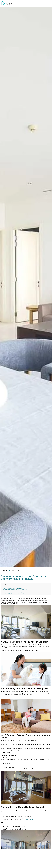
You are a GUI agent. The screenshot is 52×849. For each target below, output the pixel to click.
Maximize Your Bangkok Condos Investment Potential (13, 593)
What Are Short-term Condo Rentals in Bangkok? (12, 587)
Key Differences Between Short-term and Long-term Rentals (15, 589)
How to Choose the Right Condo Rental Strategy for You (14, 592)
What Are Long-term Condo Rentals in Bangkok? (12, 588)
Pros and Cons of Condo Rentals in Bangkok (12, 590)
